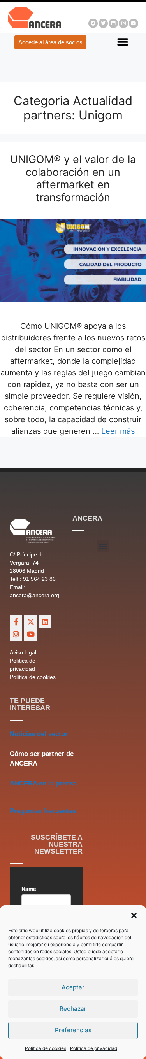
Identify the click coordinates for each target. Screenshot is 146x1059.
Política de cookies (45, 1048)
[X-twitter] (30, 621)
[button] (134, 915)
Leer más (118, 431)
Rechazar (73, 1008)
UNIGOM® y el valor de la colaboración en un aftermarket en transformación (73, 178)
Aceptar (73, 987)
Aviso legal (23, 652)
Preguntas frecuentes (43, 811)
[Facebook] (93, 23)
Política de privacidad (93, 1048)
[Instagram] (123, 23)
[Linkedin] (113, 23)
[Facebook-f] (16, 621)
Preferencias (73, 1030)
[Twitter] (103, 23)
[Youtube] (133, 23)
